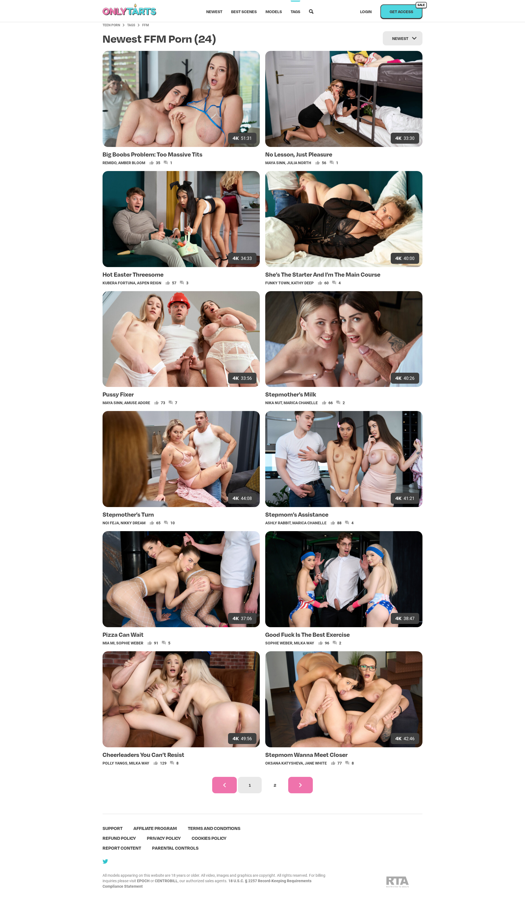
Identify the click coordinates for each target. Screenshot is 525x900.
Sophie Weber (129, 643)
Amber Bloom (131, 162)
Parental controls (175, 848)
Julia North (299, 162)
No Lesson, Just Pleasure (298, 154)
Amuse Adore (137, 402)
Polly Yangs (115, 763)
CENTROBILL (166, 880)
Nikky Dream (133, 522)
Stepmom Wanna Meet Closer (306, 754)
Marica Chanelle (301, 402)
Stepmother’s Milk (290, 394)
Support (112, 828)
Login (366, 11)
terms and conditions (214, 828)
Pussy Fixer (118, 394)
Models (274, 11)
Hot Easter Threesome (133, 274)
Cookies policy (209, 838)
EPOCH (143, 880)
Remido (109, 162)
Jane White (316, 763)
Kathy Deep (302, 282)
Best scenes (244, 11)
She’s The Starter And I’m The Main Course (322, 274)
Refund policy (119, 838)
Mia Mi (109, 643)
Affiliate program (155, 828)
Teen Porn (111, 25)
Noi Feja (111, 522)
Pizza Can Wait (123, 634)
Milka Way (304, 643)
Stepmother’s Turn (128, 514)
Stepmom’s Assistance (296, 514)
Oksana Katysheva (284, 763)
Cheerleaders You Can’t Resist (143, 754)
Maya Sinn (275, 162)
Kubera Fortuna (119, 282)
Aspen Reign (149, 282)
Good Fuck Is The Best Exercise (307, 634)
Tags (295, 11)
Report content (122, 848)
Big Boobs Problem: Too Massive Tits (152, 154)
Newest (214, 11)
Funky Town (277, 282)
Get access (406, 9)
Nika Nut (273, 402)
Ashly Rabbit (278, 522)
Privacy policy (164, 838)
